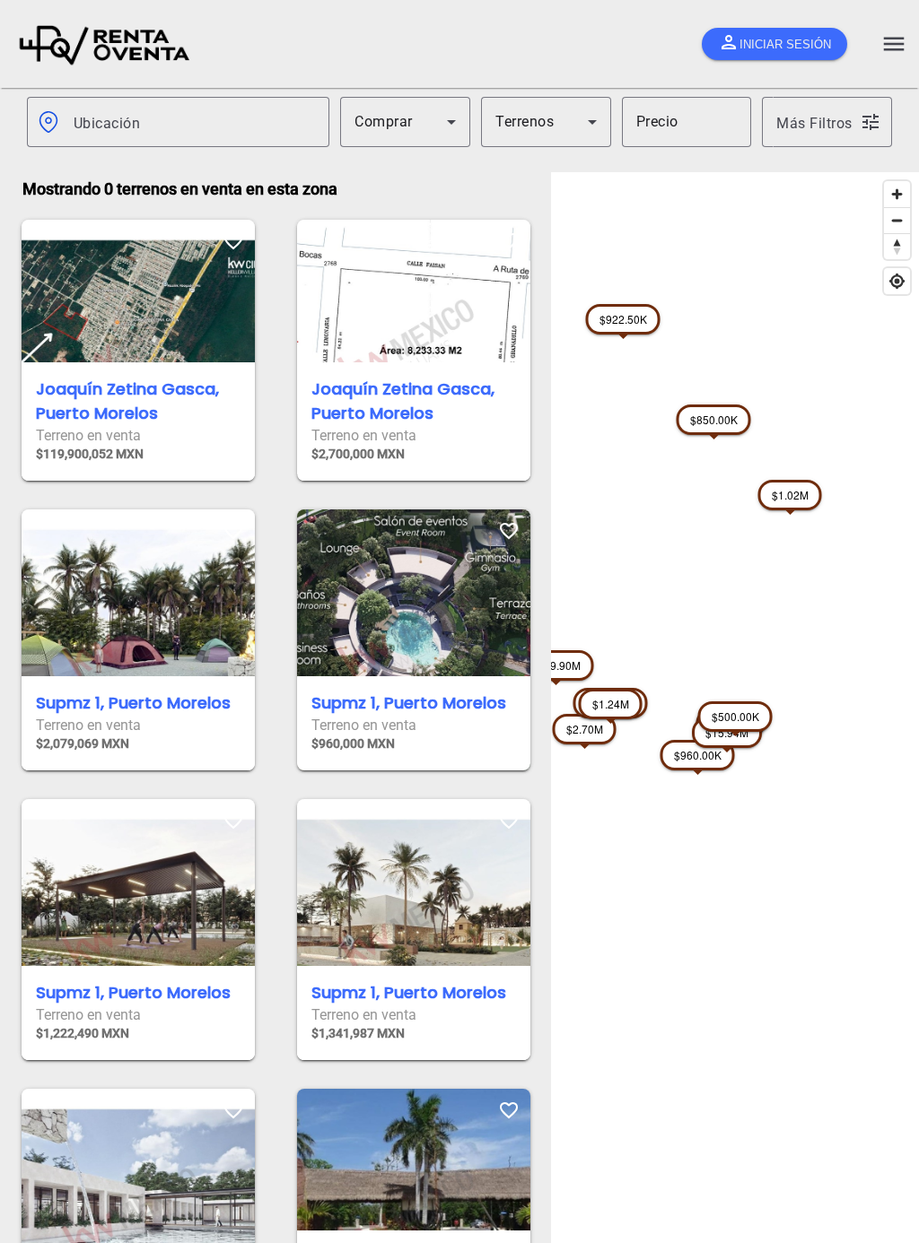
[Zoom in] (897, 194)
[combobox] (194, 122)
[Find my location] (897, 281)
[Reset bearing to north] (897, 246)
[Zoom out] (897, 220)
